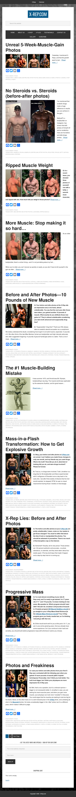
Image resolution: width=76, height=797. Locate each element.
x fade (7, 356)
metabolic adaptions (32, 650)
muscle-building (28, 503)
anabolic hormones (16, 649)
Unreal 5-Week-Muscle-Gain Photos (35, 47)
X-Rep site (64, 529)
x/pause (12, 356)
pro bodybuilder (34, 355)
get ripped (29, 353)
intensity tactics (53, 353)
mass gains (42, 77)
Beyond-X (16, 702)
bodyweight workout (12, 573)
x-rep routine (17, 726)
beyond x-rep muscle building (31, 422)
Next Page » (17, 736)
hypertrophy (38, 501)
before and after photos (30, 77)
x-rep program (50, 507)
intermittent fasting (12, 650)
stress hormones (39, 283)
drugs (57, 152)
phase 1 (49, 650)
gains (59, 573)
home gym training (42, 281)
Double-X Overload (25, 573)
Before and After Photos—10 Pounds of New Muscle (36, 297)
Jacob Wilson (10, 575)
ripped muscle (44, 212)
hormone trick (21, 501)
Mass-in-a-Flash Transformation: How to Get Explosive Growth (35, 443)
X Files (16, 76)
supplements (41, 505)
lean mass (36, 212)
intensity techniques (31, 722)
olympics (55, 424)
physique (61, 424)
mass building (57, 501)
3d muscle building (48, 647)
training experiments (57, 577)
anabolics (27, 152)
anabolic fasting (39, 351)
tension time (50, 505)
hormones (30, 501)
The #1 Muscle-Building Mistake (30, 370)
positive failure (10, 577)
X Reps (58, 425)
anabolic (30, 351)
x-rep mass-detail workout (44, 654)
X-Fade (44, 579)
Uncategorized (18, 569)
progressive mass (63, 650)
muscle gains (50, 77)
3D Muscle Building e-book (58, 609)
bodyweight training (62, 571)
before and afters (50, 571)
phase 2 (54, 650)
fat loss (13, 501)
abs (15, 212)
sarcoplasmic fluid (24, 505)
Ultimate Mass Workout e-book (46, 614)
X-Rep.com (65, 454)
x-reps (13, 79)
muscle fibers (18, 503)
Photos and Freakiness (30, 665)
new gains (25, 355)
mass (50, 501)
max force (22, 650)
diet (61, 422)
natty (61, 152)
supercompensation (34, 652)
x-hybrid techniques (52, 579)
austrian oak (63, 420)
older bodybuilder (27, 283)
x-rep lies (63, 579)
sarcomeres (30, 577)
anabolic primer (28, 649)
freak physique (19, 722)
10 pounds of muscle (20, 351)
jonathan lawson (19, 575)
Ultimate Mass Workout (33, 507)
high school (16, 424)
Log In (7, 780)
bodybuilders (46, 422)
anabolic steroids (50, 351)
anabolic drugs (19, 152)
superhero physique (18, 724)
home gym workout (55, 281)
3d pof (16, 420)
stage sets (43, 355)
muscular (51, 722)
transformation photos (13, 654)
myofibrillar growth (56, 503)
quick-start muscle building (32, 425)
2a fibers (16, 500)
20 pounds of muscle (34, 647)
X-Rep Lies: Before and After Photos (36, 521)
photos (56, 722)
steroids (17, 154)
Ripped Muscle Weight (29, 165)
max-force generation (33, 575)
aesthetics (17, 720)
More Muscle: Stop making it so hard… (36, 225)
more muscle (17, 283)
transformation (64, 355)
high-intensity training (40, 353)
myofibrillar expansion (41, 503)
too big (56, 355)
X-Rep (52, 700)
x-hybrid (48, 724)
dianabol (49, 500)
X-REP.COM (38, 14)
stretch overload (21, 652)
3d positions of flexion (25, 420)
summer (53, 425)
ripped (24, 577)
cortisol (33, 281)
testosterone (58, 505)
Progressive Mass (24, 591)
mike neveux (9, 503)
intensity (46, 501)
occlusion (43, 650)
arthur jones (54, 420)
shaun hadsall (10, 652)
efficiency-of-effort (38, 573)
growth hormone (61, 649)
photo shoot (65, 575)
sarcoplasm (13, 505)
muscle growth (55, 575)
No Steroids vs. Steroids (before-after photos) (31, 93)
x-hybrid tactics (56, 724)
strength (33, 505)
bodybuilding (55, 422)
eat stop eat (21, 353)
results (18, 577)
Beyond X (40, 720)
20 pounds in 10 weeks (20, 647)
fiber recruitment (51, 573)
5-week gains (18, 77)
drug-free (14, 353)
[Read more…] (55, 199)
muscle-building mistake (44, 424)
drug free (51, 152)
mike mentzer (17, 355)
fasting (52, 649)
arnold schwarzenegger (41, 420)
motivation (23, 424)
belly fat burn (41, 500)
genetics (8, 424)
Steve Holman (45, 425)
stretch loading (60, 77)
